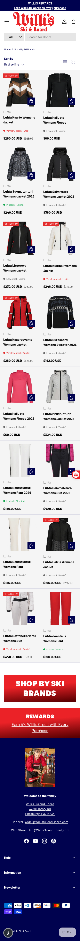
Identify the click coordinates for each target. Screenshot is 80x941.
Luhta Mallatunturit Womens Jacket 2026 (58, 416)
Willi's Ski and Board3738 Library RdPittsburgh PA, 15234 (40, 809)
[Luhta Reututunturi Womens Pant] (20, 534)
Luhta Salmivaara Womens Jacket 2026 (58, 194)
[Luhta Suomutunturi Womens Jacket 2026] (20, 164)
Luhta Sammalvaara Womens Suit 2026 (57, 490)
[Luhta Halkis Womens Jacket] (60, 534)
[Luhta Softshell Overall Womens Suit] (20, 608)
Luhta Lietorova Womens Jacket (14, 267)
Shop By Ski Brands (24, 49)
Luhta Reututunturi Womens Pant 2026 (17, 490)
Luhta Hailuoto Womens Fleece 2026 (18, 416)
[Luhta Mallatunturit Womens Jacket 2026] (60, 386)
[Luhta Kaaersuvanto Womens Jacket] (20, 312)
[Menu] (6, 21)
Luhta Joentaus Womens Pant (54, 638)
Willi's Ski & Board (21, 931)
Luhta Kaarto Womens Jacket (19, 119)
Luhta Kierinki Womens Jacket (60, 268)
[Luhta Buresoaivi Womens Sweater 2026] (60, 312)
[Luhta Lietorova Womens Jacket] (20, 238)
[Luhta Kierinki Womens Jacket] (60, 238)
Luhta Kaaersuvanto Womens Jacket (17, 341)
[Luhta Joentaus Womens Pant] (60, 608)
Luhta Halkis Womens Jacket (58, 564)
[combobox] (40, 37)
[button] (8, 933)
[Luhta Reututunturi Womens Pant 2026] (20, 460)
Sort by (8, 58)
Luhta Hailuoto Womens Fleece (54, 119)
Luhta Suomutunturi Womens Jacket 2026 (18, 193)
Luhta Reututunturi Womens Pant (17, 564)
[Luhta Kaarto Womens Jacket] (20, 90)
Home (7, 49)
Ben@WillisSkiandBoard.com (48, 830)
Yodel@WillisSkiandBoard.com (46, 822)
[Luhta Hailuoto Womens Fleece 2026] (20, 386)
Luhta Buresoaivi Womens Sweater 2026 (60, 342)
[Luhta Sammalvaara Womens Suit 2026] (60, 460)
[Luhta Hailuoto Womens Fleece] (60, 90)
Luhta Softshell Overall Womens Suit (19, 638)
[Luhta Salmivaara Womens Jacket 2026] (60, 164)
